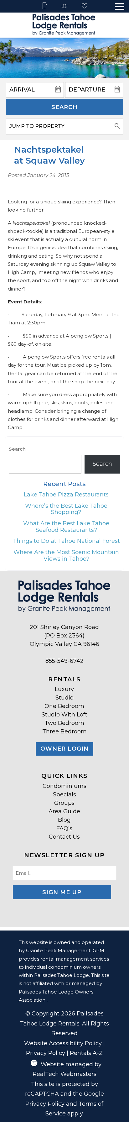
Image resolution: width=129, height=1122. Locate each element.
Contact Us (64, 836)
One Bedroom (64, 706)
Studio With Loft (64, 714)
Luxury (64, 689)
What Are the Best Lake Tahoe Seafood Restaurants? (66, 526)
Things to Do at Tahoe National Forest (66, 540)
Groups (64, 803)
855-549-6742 (64, 661)
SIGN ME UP (61, 892)
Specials (64, 794)
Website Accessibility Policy (63, 1043)
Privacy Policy (45, 1053)
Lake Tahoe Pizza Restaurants (66, 494)
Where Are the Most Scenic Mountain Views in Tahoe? (66, 555)
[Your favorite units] (84, 6)
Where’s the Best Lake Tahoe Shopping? (66, 509)
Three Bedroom (64, 731)
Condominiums (64, 786)
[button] (119, 7)
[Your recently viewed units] (64, 6)
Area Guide (64, 811)
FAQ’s (64, 828)
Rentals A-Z (86, 1053)
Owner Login (64, 748)
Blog (64, 819)
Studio (64, 697)
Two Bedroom (64, 723)
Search (64, 107)
